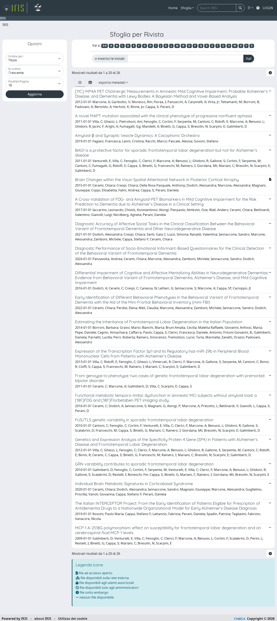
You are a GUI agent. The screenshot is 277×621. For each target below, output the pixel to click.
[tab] (80, 82)
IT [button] (249, 8)
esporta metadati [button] (112, 82)
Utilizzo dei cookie (72, 618)
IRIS (5, 24)
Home (173, 8)
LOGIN (268, 8)
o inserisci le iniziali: (110, 58)
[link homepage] (14, 7)
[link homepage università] (37, 7)
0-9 (104, 45)
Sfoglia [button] (186, 8)
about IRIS (42, 618)
